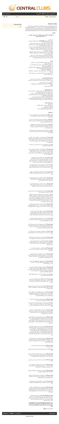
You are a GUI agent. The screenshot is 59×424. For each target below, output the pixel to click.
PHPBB (32, 416)
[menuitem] (48, 14)
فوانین (20, 26)
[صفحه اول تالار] (29, 7)
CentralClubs (28, 416)
